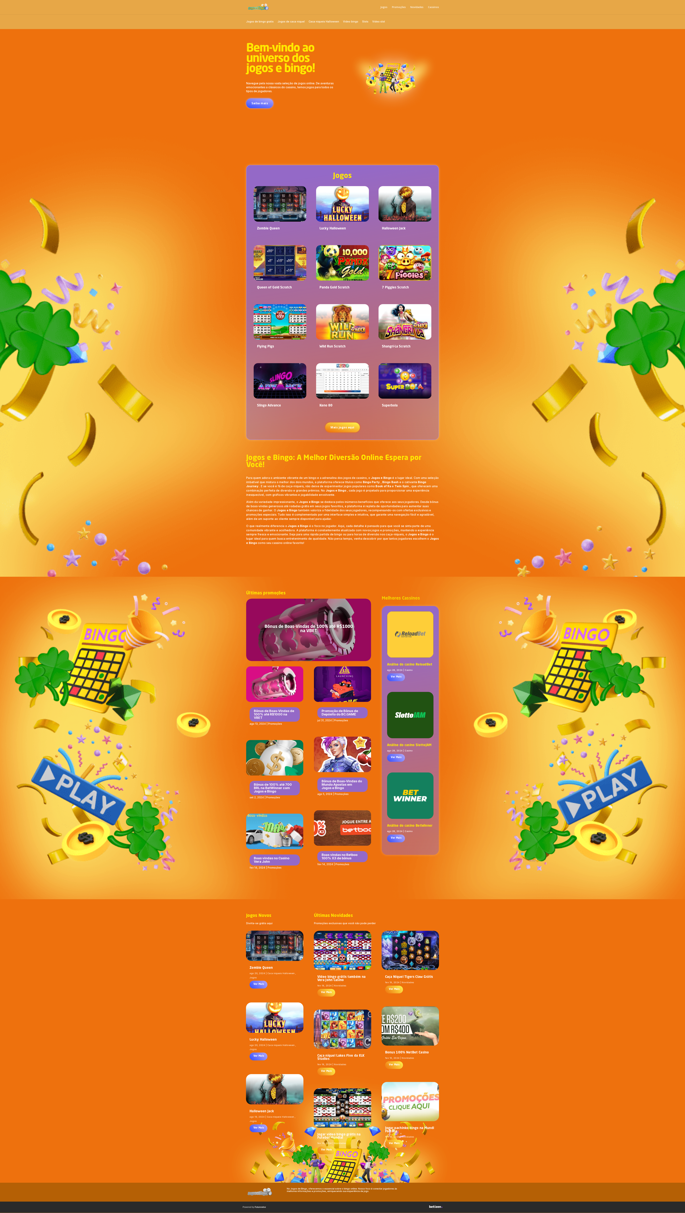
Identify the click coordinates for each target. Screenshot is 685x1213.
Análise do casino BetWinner (410, 825)
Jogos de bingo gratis (260, 21)
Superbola (390, 405)
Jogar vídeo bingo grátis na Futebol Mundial (339, 1136)
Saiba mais (260, 103)
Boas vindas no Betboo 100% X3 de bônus (339, 856)
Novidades (416, 7)
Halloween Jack (394, 228)
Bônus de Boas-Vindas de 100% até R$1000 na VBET (309, 629)
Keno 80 (326, 405)
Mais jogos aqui (342, 427)
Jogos (383, 7)
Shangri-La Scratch (396, 346)
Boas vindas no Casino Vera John (271, 859)
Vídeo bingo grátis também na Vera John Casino (341, 978)
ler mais (396, 677)
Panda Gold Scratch (334, 287)
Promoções (399, 7)
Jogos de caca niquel (291, 21)
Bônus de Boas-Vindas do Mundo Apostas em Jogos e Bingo (342, 784)
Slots (365, 21)
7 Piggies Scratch (395, 287)
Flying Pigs (265, 346)
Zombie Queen (268, 228)
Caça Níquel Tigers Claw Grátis (409, 977)
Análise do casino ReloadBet (409, 664)
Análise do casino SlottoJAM (409, 745)
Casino (409, 670)
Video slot (378, 21)
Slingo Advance (269, 405)
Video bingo (350, 21)
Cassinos (433, 7)
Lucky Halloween (332, 228)
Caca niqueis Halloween (324, 21)
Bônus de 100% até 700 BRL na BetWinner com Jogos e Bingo (273, 788)
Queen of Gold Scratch (274, 287)
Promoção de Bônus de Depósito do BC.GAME (340, 712)
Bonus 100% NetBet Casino (407, 1052)
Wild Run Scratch (332, 346)
